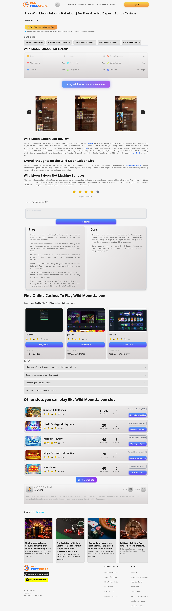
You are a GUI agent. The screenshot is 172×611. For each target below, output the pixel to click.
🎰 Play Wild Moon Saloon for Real (41, 27)
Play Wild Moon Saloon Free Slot (86, 84)
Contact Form (136, 591)
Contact (137, 489)
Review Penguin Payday (137, 438)
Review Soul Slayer (137, 466)
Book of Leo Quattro (134, 165)
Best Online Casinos (111, 572)
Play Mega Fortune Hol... (137, 458)
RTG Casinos (109, 591)
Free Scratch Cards (138, 601)
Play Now (43, 345)
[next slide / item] (143, 112)
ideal (86, 148)
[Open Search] (57, 4)
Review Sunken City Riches (138, 409)
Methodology (91, 31)
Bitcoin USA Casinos (111, 596)
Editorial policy (83, 31)
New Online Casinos (111, 582)
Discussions (135, 587)
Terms (133, 596)
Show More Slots (86, 480)
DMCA (145, 596)
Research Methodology (139, 577)
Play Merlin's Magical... (137, 429)
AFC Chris (34, 20)
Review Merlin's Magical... (137, 423)
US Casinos (108, 587)
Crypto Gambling (110, 577)
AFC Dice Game (136, 606)
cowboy (90, 143)
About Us (134, 572)
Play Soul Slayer (137, 472)
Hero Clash (136, 153)
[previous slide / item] (29, 112)
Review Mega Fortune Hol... (138, 452)
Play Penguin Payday (137, 444)
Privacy (139, 596)
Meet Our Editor (137, 582)
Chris (125, 489)
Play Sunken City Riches (137, 415)
